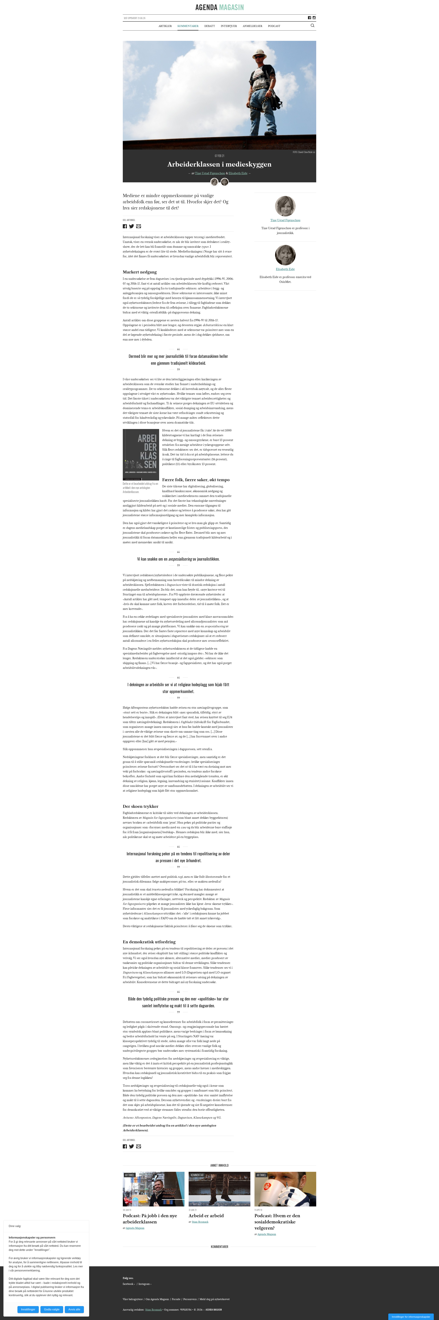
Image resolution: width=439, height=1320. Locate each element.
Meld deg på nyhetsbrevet (215, 1299)
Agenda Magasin (135, 1228)
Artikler (165, 26)
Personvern (190, 1299)
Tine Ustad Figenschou (210, 173)
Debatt (209, 26)
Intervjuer (229, 26)
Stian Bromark (200, 1221)
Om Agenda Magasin (157, 1299)
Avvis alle (74, 1309)
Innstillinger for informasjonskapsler (411, 1316)
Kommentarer (187, 26)
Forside (176, 1299)
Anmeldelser (252, 26)
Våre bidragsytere (133, 1299)
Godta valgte (52, 1309)
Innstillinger (28, 1309)
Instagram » (145, 1284)
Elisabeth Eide (238, 173)
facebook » (129, 1284)
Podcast (274, 26)
